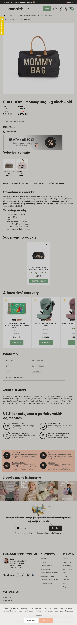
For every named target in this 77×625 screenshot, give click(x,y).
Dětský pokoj (67, 566)
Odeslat (55, 528)
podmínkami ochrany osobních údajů (47, 533)
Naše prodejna (46, 562)
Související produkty (21, 183)
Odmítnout (31, 620)
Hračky (65, 573)
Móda (65, 576)
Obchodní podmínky (47, 576)
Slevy (64, 587)
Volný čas (66, 580)
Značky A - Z (7, 597)
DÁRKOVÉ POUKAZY (18, 463)
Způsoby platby (46, 569)
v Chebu (56, 465)
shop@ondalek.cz (17, 563)
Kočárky (65, 559)
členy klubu (17, 426)
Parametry (39, 183)
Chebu (66, 437)
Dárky (64, 583)
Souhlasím (46, 620)
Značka (56, 183)
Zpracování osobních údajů (50, 580)
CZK (69, 2)
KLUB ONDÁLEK (17, 452)
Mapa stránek (7, 600)
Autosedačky (67, 562)
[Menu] (4, 9)
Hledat (47, 8)
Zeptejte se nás (11, 131)
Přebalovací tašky (38, 360)
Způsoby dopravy (47, 566)
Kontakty (43, 559)
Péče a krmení (67, 569)
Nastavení (38, 615)
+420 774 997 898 (17, 565)
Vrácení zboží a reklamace (49, 573)
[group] (16, 322)
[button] (17, 339)
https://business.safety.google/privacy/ (59, 611)
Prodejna (51, 463)
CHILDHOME (36, 372)
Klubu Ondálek (14, 2)
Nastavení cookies (47, 583)
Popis (5, 183)
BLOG (50, 452)
